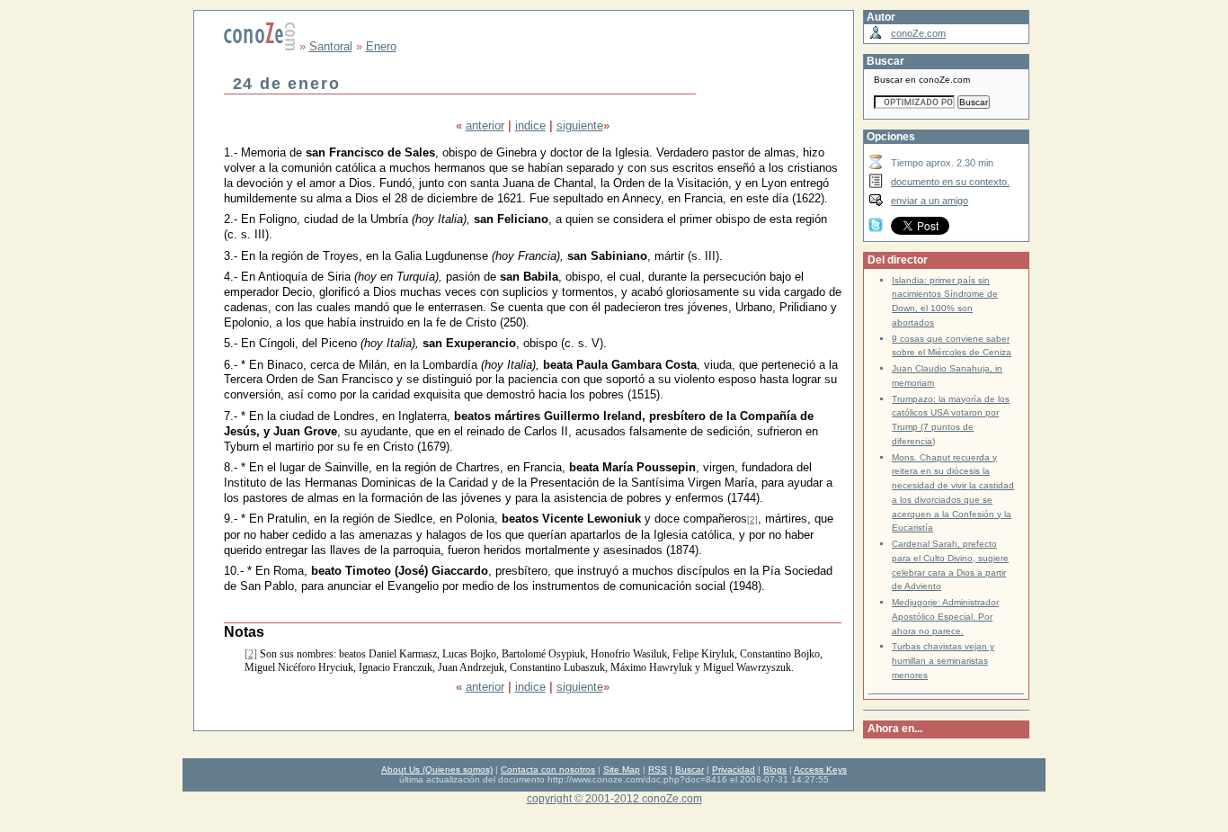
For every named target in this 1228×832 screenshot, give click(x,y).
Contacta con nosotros (548, 769)
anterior (485, 125)
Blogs (775, 769)
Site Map (621, 769)
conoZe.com (918, 33)
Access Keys (820, 769)
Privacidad (733, 769)
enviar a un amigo (929, 200)
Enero (381, 46)
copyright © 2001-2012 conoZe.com (614, 798)
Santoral (330, 46)
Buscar (689, 769)
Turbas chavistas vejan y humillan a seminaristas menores (943, 660)
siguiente (579, 125)
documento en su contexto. (950, 181)
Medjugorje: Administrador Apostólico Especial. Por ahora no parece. (945, 616)
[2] (752, 519)
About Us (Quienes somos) (437, 769)
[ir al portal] (260, 46)
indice (530, 125)
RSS (657, 769)
